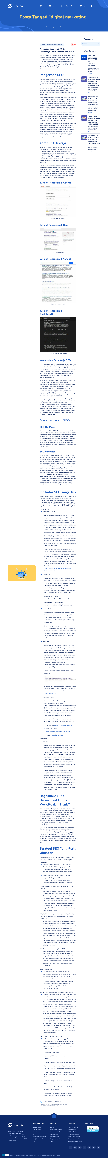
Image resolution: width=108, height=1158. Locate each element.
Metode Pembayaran (56, 1129)
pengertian (64, 1104)
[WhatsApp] (84, 1147)
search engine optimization (48, 1105)
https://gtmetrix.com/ (57, 735)
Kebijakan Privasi (38, 1139)
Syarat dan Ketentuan (39, 1136)
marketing (57, 1104)
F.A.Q (51, 1141)
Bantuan (83, 6)
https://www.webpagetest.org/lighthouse (58, 731)
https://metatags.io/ (50, 693)
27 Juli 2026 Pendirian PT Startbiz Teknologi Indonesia (92, 62)
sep (57, 1105)
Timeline (90, 73)
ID (3, 1155)
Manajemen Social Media (75, 1141)
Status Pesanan (54, 1136)
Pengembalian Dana (56, 1139)
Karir (34, 1134)
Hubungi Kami (37, 1129)
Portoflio (65, 6)
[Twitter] (80, 1147)
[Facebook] (70, 1147)
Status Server (54, 1134)
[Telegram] (89, 1147)
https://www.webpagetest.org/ (63, 725)
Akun (94, 6)
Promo (74, 6)
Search (98, 44)
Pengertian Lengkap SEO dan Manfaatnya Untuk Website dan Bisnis (57, 50)
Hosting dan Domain (74, 1136)
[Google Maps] (94, 1147)
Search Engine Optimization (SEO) (52, 44)
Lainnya (90, 92)
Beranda (43, 6)
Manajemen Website (74, 1139)
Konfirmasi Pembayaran (57, 1132)
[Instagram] (75, 1147)
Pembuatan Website (74, 1134)
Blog (34, 1141)
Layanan (53, 6)
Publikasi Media (72, 1132)
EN (7, 1155)
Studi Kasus (36, 1132)
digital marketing (45, 1104)
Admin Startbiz (48, 1101)
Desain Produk (72, 1129)
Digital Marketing (73, 1127)
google (52, 1104)
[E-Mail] (98, 1147)
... (93, 71)
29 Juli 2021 (57, 1101)
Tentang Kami (37, 1127)
